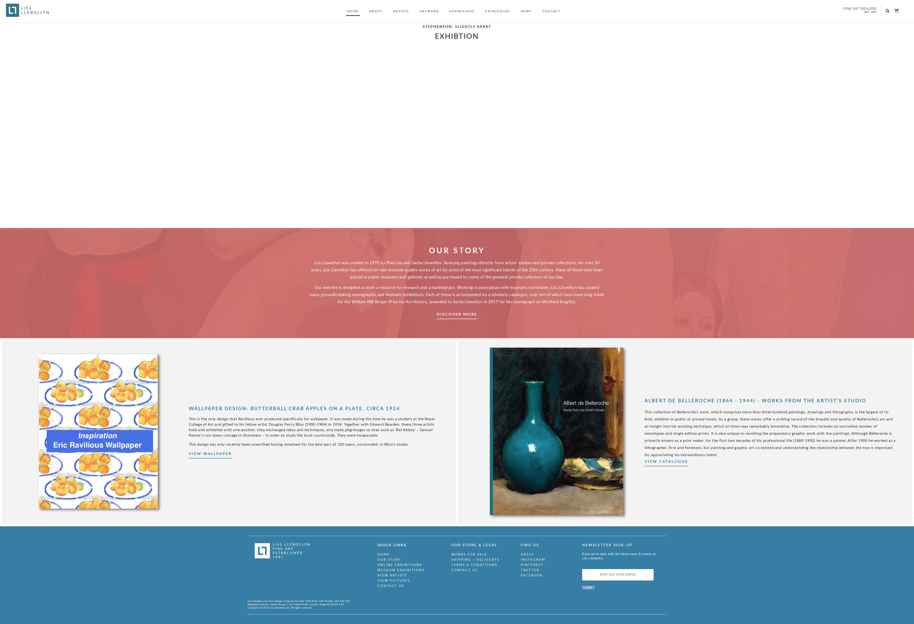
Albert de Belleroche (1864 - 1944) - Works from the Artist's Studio (755, 401)
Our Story (389, 559)
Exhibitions (462, 11)
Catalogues (497, 11)
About (376, 11)
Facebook (532, 575)
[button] (888, 11)
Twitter (530, 570)
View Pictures (394, 580)
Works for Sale (469, 554)
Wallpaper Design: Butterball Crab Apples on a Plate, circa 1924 (294, 408)
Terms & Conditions (474, 565)
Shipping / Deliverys (475, 559)
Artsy (527, 554)
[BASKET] (896, 10)
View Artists (392, 575)
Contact (551, 11)
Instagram (533, 559)
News (526, 11)
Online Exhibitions (400, 565)
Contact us (391, 586)
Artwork (429, 11)
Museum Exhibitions (401, 570)
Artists (401, 11)
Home (353, 11)
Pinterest (532, 565)
